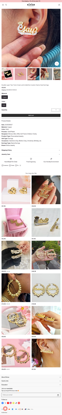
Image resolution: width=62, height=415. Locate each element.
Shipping (4, 89)
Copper (4, 97)
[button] (3, 4)
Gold (3, 105)
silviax (6, 412)
